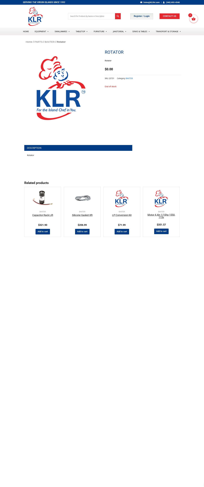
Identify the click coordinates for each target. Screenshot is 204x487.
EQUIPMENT (40, 31)
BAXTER (50, 41)
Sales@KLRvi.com (151, 2)
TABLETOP (80, 31)
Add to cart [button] (43, 231)
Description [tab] (34, 147)
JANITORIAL (118, 31)
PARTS (38, 41)
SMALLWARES (61, 31)
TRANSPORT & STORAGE (167, 31)
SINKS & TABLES (139, 31)
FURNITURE (99, 31)
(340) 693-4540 (173, 2)
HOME (26, 31)
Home (29, 41)
